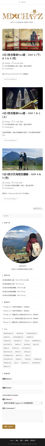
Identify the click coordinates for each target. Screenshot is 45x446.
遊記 (20, 66)
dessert (18, 341)
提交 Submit (8, 427)
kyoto (15, 348)
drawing (36, 341)
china (7, 337)
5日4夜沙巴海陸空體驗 (12, 185)
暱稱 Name (7, 379)
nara (18, 352)
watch (7, 366)
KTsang (7, 63)
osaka (27, 352)
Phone (6, 322)
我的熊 (26, 440)
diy (27, 341)
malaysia (8, 352)
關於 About (7, 399)
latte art (26, 348)
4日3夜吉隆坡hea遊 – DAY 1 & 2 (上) (13, 284)
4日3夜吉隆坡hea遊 (11, 66)
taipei (28, 359)
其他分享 (32, 440)
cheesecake (31, 333)
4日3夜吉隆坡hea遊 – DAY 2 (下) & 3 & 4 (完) (15, 280)
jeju (36, 344)
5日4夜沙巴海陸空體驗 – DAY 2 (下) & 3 (14, 291)
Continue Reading (11, 79)
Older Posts (38, 208)
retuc (19, 355)
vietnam (36, 363)
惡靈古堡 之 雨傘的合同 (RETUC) (22, 314)
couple (7, 341)
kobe (6, 348)
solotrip (8, 359)
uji (16, 363)
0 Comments (9, 69)
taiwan (37, 359)
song (19, 359)
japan (27, 344)
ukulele (25, 363)
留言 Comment (9, 408)
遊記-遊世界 (28, 66)
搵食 (21, 440)
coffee (29, 337)
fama (18, 344)
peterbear (8, 355)
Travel (7, 363)
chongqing (18, 337)
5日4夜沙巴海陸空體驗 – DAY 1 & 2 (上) (14, 295)
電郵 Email (7, 388)
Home (12, 440)
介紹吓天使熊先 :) (17, 307)
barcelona (8, 333)
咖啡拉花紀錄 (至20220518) (23, 318)
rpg (28, 355)
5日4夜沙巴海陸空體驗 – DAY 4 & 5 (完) (14, 288)
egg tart (8, 344)
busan (20, 333)
